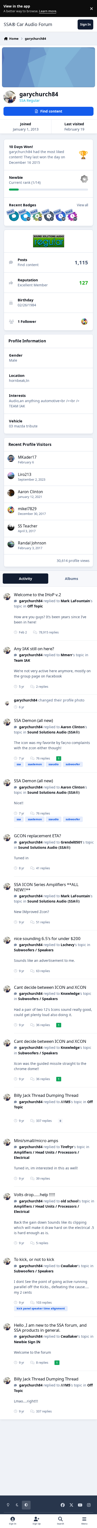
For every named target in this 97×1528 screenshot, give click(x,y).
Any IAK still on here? (34, 648)
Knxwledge (70, 993)
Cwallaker (69, 1265)
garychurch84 (31, 600)
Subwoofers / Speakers (33, 950)
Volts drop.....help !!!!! (34, 1194)
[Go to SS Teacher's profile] (10, 527)
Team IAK (22, 660)
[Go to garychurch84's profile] (6, 596)
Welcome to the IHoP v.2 (37, 594)
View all (82, 205)
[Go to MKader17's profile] (10, 458)
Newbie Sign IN (27, 1341)
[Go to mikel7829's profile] (84, 321)
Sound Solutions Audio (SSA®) (53, 732)
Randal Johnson (32, 543)
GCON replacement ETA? (37, 836)
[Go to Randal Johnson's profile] (10, 544)
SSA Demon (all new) (33, 720)
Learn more (9, 8)
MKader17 (27, 457)
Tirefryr (67, 1146)
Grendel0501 (71, 842)
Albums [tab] (71, 578)
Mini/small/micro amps (36, 1140)
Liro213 (24, 474)
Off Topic (35, 606)
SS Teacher (27, 526)
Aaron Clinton (30, 491)
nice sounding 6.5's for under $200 (47, 938)
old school (69, 1201)
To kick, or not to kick (34, 1259)
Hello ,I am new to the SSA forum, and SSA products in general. (50, 1327)
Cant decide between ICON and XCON (50, 987)
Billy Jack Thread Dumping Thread (46, 1095)
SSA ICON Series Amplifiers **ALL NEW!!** (46, 887)
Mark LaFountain (75, 600)
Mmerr (66, 654)
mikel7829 (27, 508)
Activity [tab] (25, 578)
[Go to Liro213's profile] (10, 475)
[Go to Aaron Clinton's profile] (10, 492)
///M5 (65, 1101)
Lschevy (67, 944)
